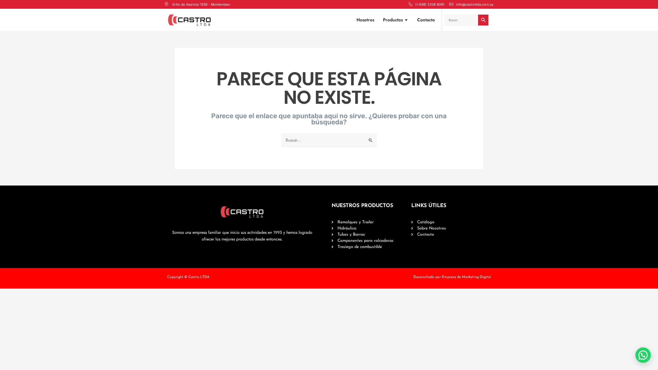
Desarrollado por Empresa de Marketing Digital (452, 277)
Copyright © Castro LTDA (188, 277)
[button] (643, 355)
